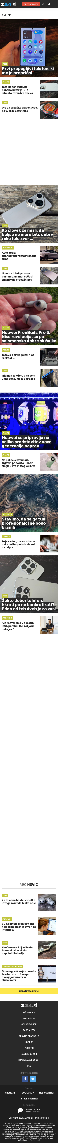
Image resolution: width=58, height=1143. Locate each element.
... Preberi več (34, 1140)
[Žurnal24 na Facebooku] (25, 1079)
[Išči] (43, 4)
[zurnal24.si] (8, 4)
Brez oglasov (31, 4)
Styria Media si (42, 1117)
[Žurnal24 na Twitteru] (33, 1079)
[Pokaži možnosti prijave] (49, 4)
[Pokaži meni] (53, 4)
